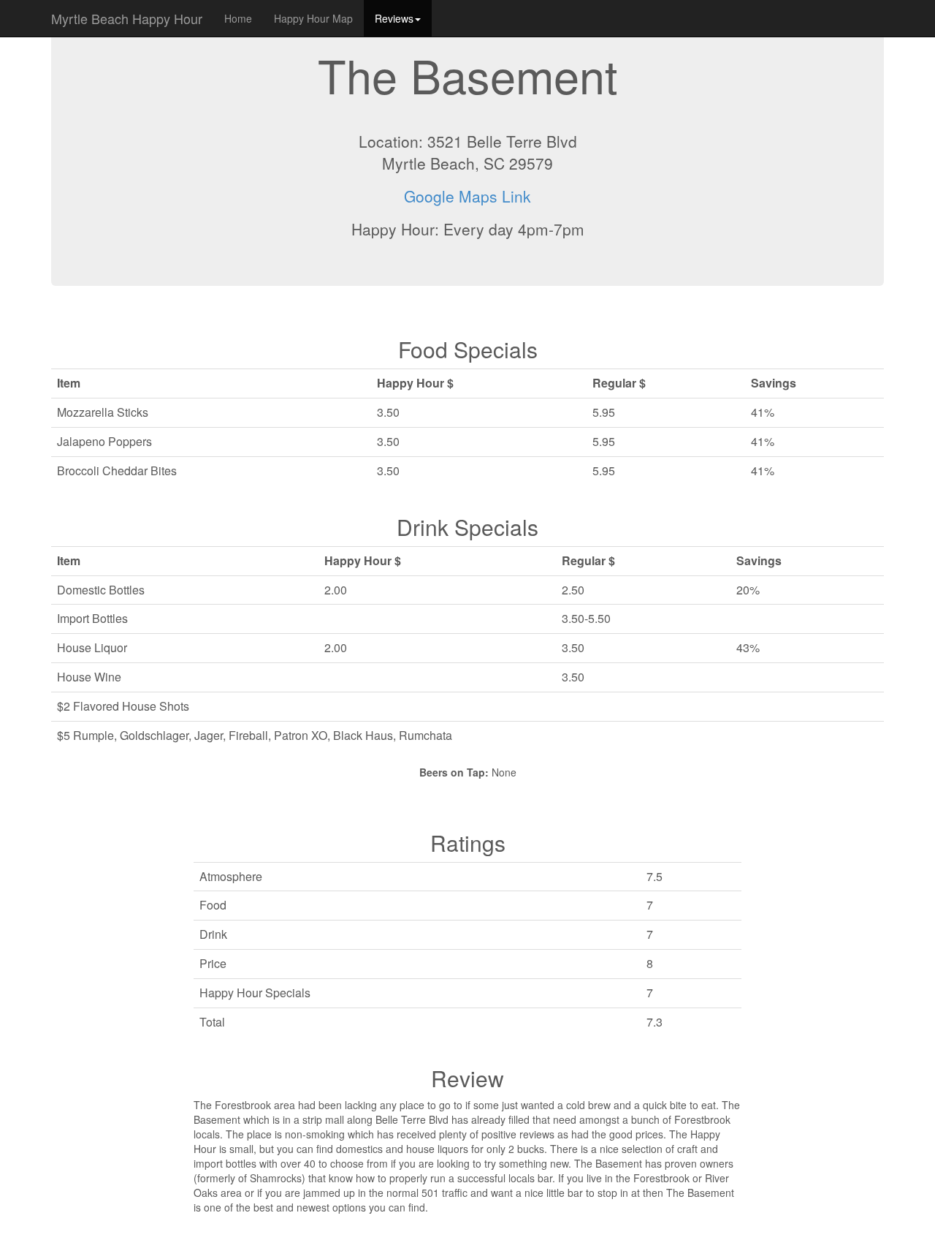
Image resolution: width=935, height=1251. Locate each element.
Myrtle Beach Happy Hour (126, 18)
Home (238, 18)
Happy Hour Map (313, 18)
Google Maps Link (467, 196)
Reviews (394, 18)
